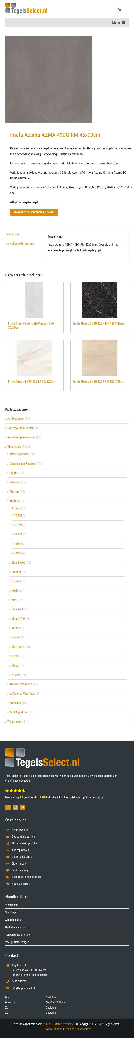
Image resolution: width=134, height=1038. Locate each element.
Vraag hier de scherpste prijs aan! (34, 211)
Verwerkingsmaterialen (21, 437)
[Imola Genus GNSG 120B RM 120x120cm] (100, 358)
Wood (15, 665)
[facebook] (8, 807)
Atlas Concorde (18, 454)
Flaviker (14, 491)
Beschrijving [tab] (12, 234)
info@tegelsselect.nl (23, 988)
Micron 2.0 (18, 618)
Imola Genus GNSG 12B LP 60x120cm (31, 381)
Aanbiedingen (15, 418)
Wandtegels (14, 721)
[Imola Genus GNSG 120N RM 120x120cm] (100, 300)
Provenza (15, 703)
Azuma (16, 508)
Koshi (15, 590)
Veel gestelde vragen (17, 942)
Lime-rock (18, 609)
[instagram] (15, 807)
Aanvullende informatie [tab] (19, 243)
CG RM (18, 525)
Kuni (14, 600)
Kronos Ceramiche (20, 684)
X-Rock (16, 675)
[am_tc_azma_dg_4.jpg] (67, 79)
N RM (17, 553)
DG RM (18, 534)
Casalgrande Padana (22, 463)
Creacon (17, 572)
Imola (13, 501)
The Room (18, 646)
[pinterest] (22, 807)
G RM (17, 544)
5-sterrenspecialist (95, 797)
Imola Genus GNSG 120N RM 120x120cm (99, 323)
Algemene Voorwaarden (77, 1029)
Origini (16, 637)
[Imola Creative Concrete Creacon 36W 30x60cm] (34, 300)
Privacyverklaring (52, 1029)
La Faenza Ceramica (22, 693)
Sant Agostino (18, 712)
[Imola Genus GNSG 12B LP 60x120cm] (34, 358)
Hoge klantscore (21, 883)
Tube (14, 656)
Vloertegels (14, 446)
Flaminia (14, 482)
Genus (15, 581)
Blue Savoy (18, 562)
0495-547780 (19, 981)
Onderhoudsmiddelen (20, 428)
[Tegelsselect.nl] (26, 4)
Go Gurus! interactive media (58, 1024)
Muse (15, 628)
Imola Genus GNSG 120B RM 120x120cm (98, 381)
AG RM (18, 515)
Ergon (13, 473)
